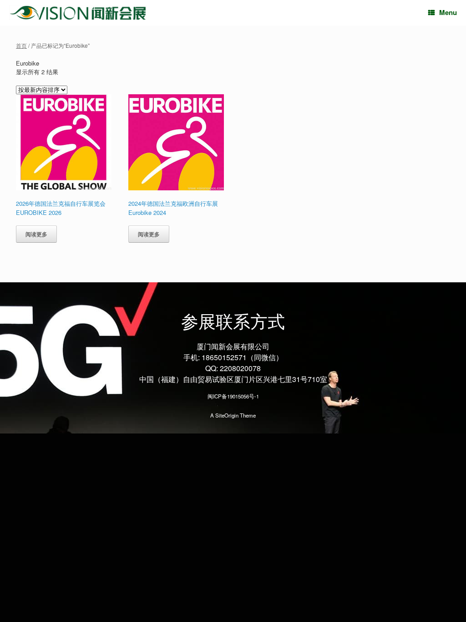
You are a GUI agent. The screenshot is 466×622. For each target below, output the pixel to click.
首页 (21, 45)
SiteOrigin (226, 415)
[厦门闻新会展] (78, 12)
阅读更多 (36, 234)
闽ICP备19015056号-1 (233, 396)
